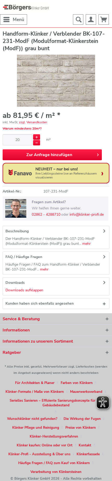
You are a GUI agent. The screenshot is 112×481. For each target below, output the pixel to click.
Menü (18, 20)
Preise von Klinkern (80, 427)
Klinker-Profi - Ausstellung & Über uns (39, 454)
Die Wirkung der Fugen (82, 418)
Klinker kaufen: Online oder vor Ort (44, 445)
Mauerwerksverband (86, 391)
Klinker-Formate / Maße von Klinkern (34, 391)
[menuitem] (13, 19)
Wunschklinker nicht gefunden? (32, 418)
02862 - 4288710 (46, 214)
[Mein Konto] (91, 19)
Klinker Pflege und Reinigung (35, 427)
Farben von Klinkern (77, 383)
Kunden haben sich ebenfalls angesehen (39, 303)
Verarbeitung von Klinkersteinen (56, 472)
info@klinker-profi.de (87, 214)
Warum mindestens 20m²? (22, 128)
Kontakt (85, 445)
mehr (86, 243)
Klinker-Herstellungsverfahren (54, 436)
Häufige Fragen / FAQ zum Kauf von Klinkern (54, 463)
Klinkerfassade (88, 454)
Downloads (15, 282)
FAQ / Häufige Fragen (23, 256)
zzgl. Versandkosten (33, 122)
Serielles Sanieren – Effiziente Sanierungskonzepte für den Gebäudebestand (56, 403)
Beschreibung (17, 231)
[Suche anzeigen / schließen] (78, 19)
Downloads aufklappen (24, 290)
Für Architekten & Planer (34, 383)
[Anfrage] (103, 19)
